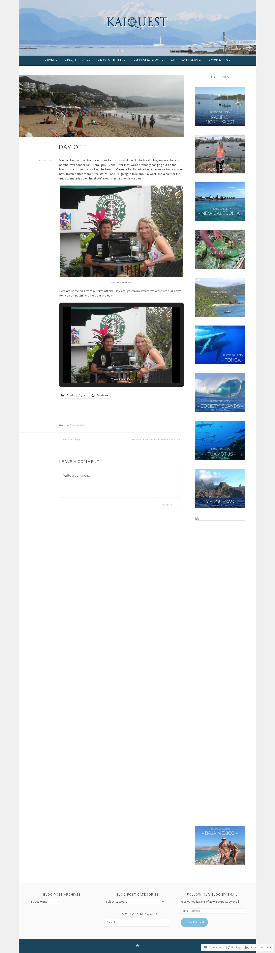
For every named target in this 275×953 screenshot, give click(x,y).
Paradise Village (71, 439)
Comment (165, 504)
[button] (112, 371)
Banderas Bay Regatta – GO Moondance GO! (156, 439)
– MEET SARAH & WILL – (148, 60)
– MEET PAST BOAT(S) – (186, 60)
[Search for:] (137, 922)
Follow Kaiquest (194, 922)
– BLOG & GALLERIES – (111, 60)
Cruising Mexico (78, 425)
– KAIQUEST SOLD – (77, 60)
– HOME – (51, 60)
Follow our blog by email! (213, 894)
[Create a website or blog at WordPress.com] (137, 946)
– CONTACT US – (219, 60)
